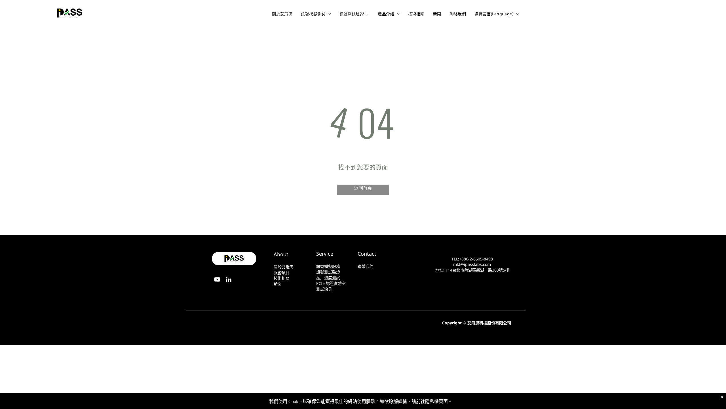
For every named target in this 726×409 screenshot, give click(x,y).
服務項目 (282, 272)
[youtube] (671, 13)
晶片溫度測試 (328, 277)
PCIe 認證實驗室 (331, 283)
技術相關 (282, 278)
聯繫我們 (365, 266)
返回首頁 (363, 188)
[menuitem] (283, 14)
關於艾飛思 (284, 267)
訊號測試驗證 (328, 272)
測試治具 (324, 289)
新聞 (278, 284)
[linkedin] (683, 13)
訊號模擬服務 (328, 266)
